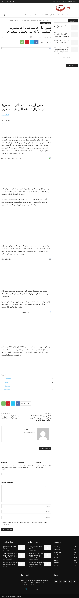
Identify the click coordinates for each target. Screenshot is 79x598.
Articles (49, 20)
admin (35, 37)
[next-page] (2, 474)
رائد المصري (5, 115)
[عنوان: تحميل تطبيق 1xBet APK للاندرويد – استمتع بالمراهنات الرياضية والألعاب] (74, 34)
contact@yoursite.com (28, 589)
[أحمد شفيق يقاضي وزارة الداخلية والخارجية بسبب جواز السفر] (9, 458)
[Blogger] (74, 581)
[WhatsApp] (22, 42)
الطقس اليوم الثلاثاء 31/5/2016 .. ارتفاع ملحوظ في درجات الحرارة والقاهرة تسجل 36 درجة (40, 418)
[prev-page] (6, 474)
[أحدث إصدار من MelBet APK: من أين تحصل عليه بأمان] (74, 42)
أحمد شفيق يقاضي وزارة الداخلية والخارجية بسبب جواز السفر (8, 467)
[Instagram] (10, 1)
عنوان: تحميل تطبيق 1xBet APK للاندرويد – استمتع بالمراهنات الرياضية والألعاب (61, 34)
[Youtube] (2, 1)
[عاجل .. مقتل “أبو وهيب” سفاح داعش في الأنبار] (43, 458)
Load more (66, 58)
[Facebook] (13, 1)
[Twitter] (8, 1)
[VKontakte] (56, 581)
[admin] (31, 37)
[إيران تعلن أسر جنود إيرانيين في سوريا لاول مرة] (26, 458)
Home (44, 20)
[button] (3, 14)
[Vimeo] (5, 1)
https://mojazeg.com (29, 432)
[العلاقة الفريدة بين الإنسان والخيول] (74, 27)
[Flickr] (65, 581)
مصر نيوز (43, 23)
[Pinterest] (27, 42)
